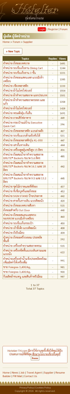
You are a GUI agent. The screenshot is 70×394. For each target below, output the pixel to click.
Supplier (48, 372)
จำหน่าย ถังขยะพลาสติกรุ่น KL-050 (23, 140)
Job (22, 372)
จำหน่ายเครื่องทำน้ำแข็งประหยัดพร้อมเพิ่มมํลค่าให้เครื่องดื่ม (25, 260)
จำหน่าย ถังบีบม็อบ (13, 232)
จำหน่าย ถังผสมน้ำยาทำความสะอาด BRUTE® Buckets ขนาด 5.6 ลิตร (23, 156)
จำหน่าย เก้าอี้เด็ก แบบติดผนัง (19, 228)
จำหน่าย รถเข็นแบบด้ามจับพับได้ (21, 135)
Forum (63, 29)
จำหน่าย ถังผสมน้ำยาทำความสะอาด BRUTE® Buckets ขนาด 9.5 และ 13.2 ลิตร (24, 178)
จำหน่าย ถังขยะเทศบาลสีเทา (19, 205)
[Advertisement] (35, 331)
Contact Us (30, 376)
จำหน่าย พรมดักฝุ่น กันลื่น (17, 113)
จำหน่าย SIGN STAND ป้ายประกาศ (22, 196)
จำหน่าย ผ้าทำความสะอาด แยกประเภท (25, 95)
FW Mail (17, 376)
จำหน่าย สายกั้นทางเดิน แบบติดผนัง (23, 200)
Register (53, 29)
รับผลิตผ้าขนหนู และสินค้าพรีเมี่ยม (22, 276)
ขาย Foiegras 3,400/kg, (17, 267)
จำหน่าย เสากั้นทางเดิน (16, 145)
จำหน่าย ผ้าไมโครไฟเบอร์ (17, 90)
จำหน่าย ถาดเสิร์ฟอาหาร (17, 117)
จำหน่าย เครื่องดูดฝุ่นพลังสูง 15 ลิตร (23, 149)
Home (6, 41)
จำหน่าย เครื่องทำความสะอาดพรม (22, 245)
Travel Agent (34, 372)
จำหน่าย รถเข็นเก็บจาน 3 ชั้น (19, 72)
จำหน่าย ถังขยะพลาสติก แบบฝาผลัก (23, 131)
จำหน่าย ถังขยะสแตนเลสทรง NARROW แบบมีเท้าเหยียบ (19, 216)
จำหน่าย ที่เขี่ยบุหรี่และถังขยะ (19, 191)
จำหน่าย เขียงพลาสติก (15, 85)
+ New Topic (13, 51)
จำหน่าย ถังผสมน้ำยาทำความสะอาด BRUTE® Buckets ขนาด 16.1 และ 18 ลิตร (24, 166)
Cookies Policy (43, 387)
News (15, 372)
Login (42, 29)
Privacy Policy (27, 387)
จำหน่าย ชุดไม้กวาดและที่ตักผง (20, 186)
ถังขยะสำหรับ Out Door (16, 210)
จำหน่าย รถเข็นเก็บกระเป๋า (18, 223)
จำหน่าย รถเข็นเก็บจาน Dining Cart (23, 68)
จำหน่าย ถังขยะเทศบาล (16, 63)
